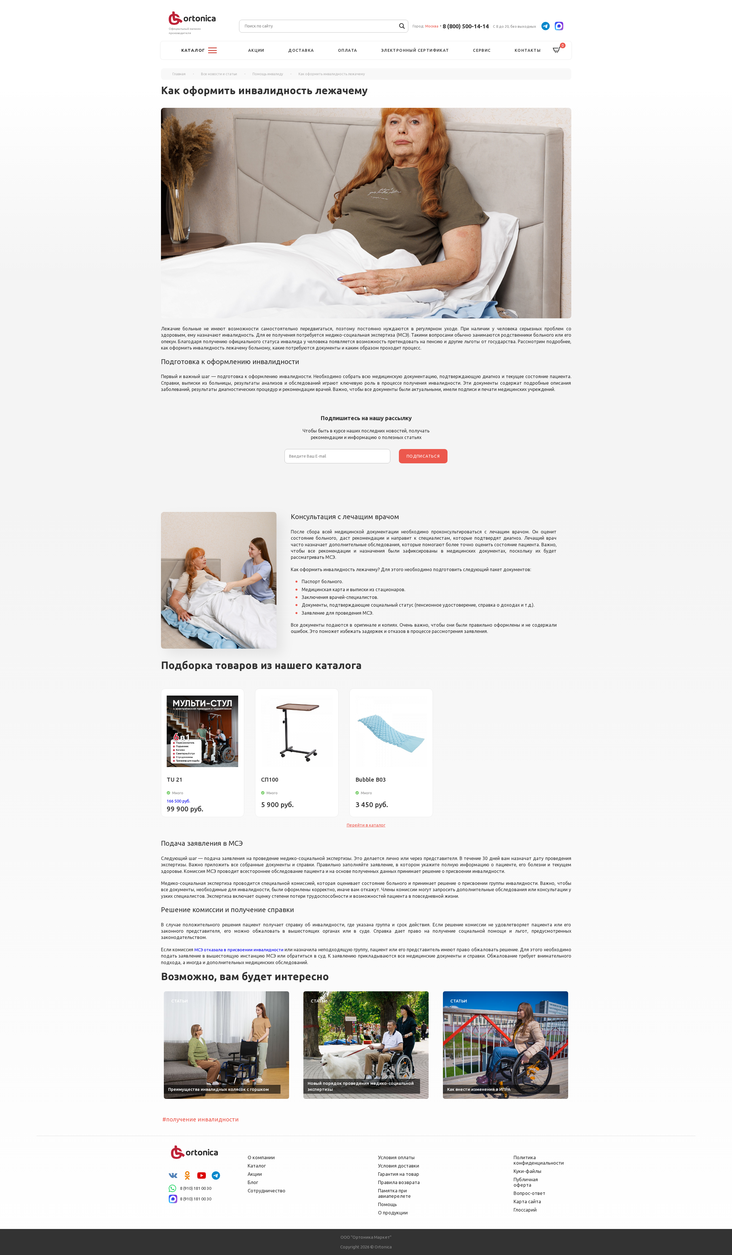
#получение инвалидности (200, 1119)
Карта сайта (527, 1201)
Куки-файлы (527, 1171)
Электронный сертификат (415, 50)
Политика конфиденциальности (535, 1160)
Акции (256, 50)
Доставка (301, 50)
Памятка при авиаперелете (394, 1193)
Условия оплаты (396, 1157)
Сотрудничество (266, 1190)
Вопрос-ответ (529, 1193)
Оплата (347, 50)
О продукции (393, 1212)
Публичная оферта (526, 1182)
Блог (253, 1182)
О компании (261, 1157)
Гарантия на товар (398, 1174)
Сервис (482, 50)
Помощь (387, 1204)
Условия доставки (398, 1165)
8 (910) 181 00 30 (195, 1188)
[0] (557, 50)
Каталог (257, 1165)
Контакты (528, 50)
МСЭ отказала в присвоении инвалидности (238, 949)
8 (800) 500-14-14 (466, 26)
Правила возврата (399, 1182)
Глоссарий (525, 1209)
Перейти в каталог (366, 825)
